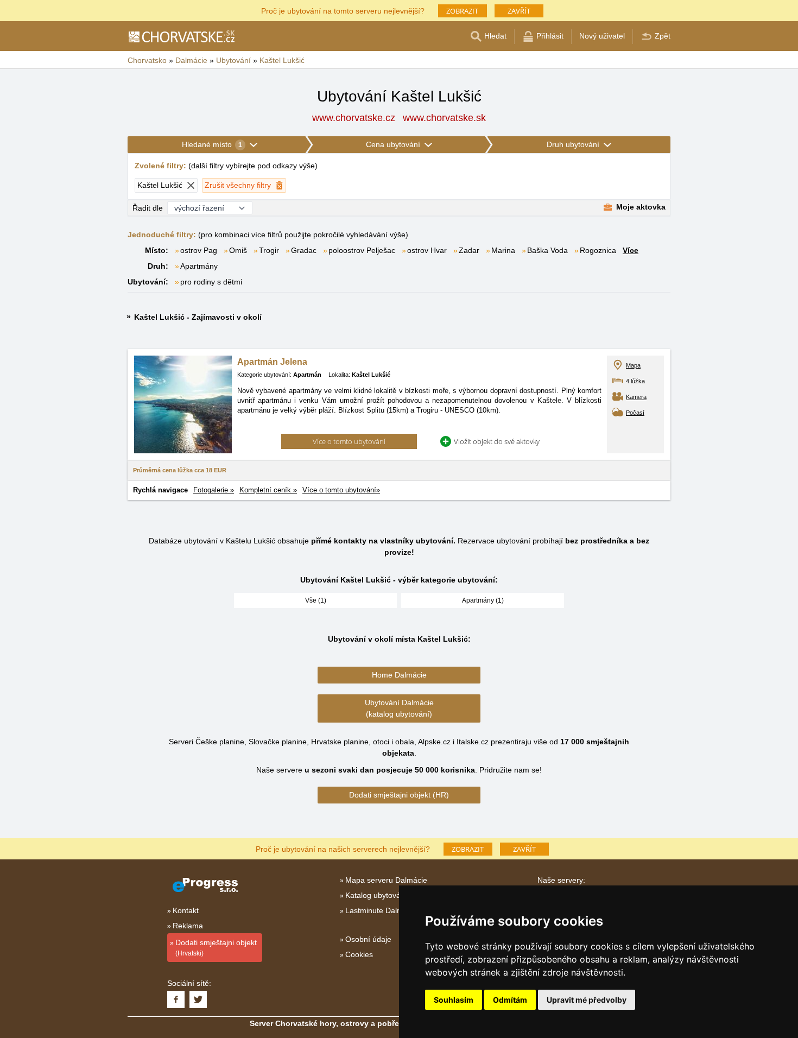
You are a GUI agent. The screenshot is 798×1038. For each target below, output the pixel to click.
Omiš (238, 250)
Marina (503, 250)
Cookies (359, 954)
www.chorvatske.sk (444, 117)
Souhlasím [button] (453, 999)
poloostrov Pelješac (361, 250)
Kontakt (186, 910)
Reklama (188, 925)
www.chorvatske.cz (353, 117)
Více (630, 250)
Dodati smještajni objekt (216, 947)
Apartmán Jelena (272, 361)
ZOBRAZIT (462, 11)
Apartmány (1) (483, 600)
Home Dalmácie (399, 674)
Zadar (469, 250)
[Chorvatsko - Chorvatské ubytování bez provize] (181, 36)
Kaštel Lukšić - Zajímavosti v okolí (198, 317)
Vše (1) (315, 600)
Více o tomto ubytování (349, 441)
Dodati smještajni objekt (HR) (399, 794)
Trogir (269, 250)
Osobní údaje (368, 939)
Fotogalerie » (213, 490)
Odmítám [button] (510, 999)
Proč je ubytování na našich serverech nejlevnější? (343, 848)
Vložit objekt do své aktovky (497, 441)
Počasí (635, 412)
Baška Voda (547, 250)
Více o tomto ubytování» (341, 490)
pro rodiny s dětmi (211, 281)
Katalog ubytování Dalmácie (393, 895)
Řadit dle (147, 208)
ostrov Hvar (427, 250)
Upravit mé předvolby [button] (586, 999)
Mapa (633, 365)
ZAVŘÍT (519, 11)
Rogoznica (598, 250)
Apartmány (199, 266)
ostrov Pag (198, 250)
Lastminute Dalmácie (381, 910)
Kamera (636, 397)
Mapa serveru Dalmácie (386, 880)
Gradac (303, 250)
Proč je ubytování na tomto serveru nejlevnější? (343, 10)
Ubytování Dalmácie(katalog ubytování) (399, 708)
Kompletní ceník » (268, 490)
